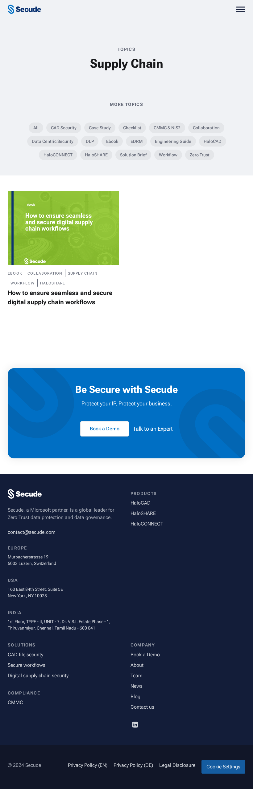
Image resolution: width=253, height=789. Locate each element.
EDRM (137, 141)
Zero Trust (199, 154)
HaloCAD (213, 141)
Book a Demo (145, 655)
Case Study (100, 127)
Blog (135, 696)
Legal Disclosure (177, 765)
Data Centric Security (52, 141)
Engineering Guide (173, 141)
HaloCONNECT (58, 154)
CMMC (15, 702)
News (137, 686)
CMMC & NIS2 (167, 127)
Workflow (168, 154)
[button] (240, 9)
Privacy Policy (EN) (87, 765)
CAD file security (25, 655)
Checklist (132, 127)
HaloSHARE (96, 154)
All (36, 127)
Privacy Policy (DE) (133, 765)
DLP (90, 141)
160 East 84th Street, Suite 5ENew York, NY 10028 (35, 592)
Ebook (112, 141)
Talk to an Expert (153, 428)
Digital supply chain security (38, 675)
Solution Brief (133, 154)
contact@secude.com (32, 532)
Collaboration (206, 127)
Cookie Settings (223, 767)
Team (137, 675)
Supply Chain (82, 273)
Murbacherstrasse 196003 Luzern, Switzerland (32, 560)
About (137, 665)
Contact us (142, 707)
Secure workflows (26, 665)
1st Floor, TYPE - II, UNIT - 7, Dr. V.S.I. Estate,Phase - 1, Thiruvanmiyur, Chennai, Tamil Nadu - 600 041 (59, 624)
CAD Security (64, 127)
